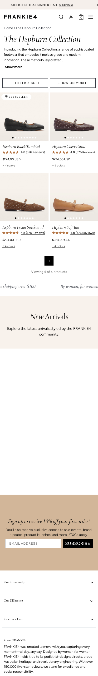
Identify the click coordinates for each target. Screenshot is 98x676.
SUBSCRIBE (77, 543)
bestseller (18, 96)
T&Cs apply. (79, 535)
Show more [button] (13, 67)
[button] (61, 16)
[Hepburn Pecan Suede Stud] (24, 197)
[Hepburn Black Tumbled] (24, 116)
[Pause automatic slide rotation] (92, 4)
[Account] (71, 16)
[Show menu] (90, 16)
